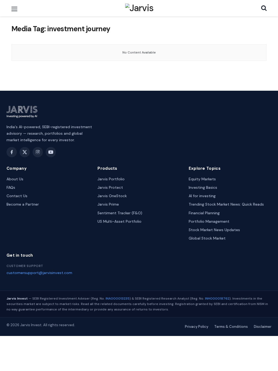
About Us (15, 179)
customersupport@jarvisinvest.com (39, 272)
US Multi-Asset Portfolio (119, 221)
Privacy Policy (196, 326)
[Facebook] (12, 152)
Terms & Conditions (231, 326)
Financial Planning (204, 212)
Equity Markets (202, 179)
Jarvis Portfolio (111, 179)
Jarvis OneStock (112, 195)
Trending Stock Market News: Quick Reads (226, 204)
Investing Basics (203, 187)
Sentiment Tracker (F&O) (119, 212)
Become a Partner (23, 204)
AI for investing (202, 195)
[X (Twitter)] (25, 152)
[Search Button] (264, 8)
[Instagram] (38, 152)
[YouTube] (51, 152)
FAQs (11, 187)
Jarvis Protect (110, 187)
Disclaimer (262, 326)
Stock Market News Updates (214, 229)
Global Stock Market (207, 238)
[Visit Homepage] (139, 8)
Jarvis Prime (108, 204)
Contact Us (17, 195)
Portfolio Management (209, 221)
